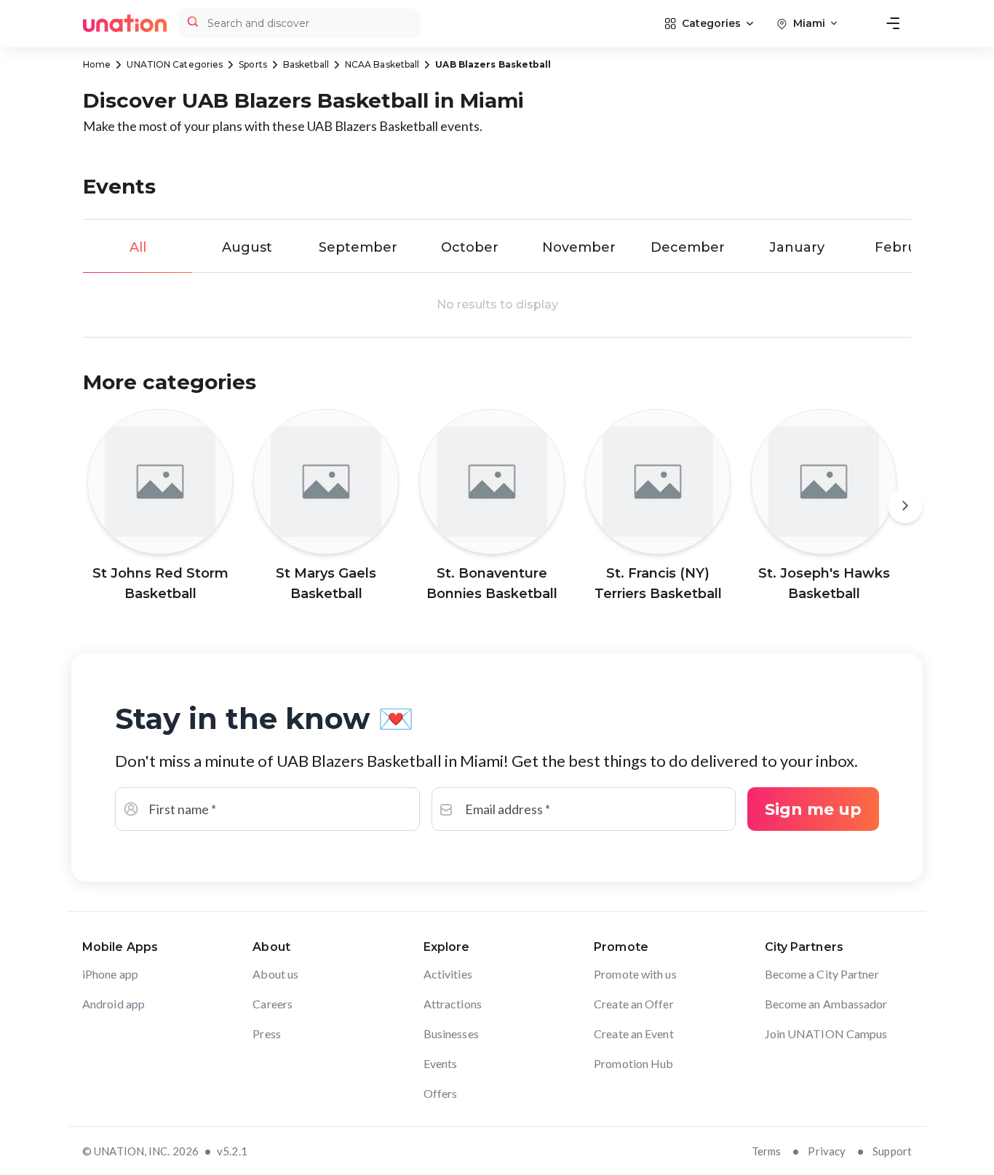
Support (892, 1151)
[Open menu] (893, 23)
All (138, 247)
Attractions (453, 1004)
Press (267, 1033)
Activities (448, 974)
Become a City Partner (822, 974)
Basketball (306, 64)
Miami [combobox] (809, 23)
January (796, 247)
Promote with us (635, 974)
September (358, 247)
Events (441, 1063)
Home (97, 64)
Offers (441, 1093)
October (469, 247)
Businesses (451, 1033)
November (579, 247)
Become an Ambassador (826, 1004)
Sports (253, 64)
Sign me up (813, 809)
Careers (273, 1004)
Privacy (827, 1151)
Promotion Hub (633, 1063)
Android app (113, 1004)
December (688, 247)
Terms (767, 1151)
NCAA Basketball (382, 64)
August (247, 247)
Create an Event (634, 1033)
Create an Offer (634, 1004)
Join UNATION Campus (826, 1033)
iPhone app (110, 974)
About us (275, 974)
